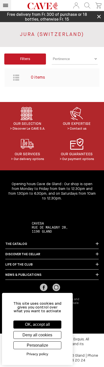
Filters (25, 59)
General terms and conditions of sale (65, 301)
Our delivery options (29, 159)
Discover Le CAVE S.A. (29, 128)
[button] (76, 5)
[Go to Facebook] (43, 287)
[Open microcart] (98, 5)
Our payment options (78, 159)
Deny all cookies (37, 335)
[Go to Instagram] (56, 287)
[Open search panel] (87, 5)
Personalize (37, 345)
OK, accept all (37, 324)
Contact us (78, 128)
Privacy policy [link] (37, 354)
